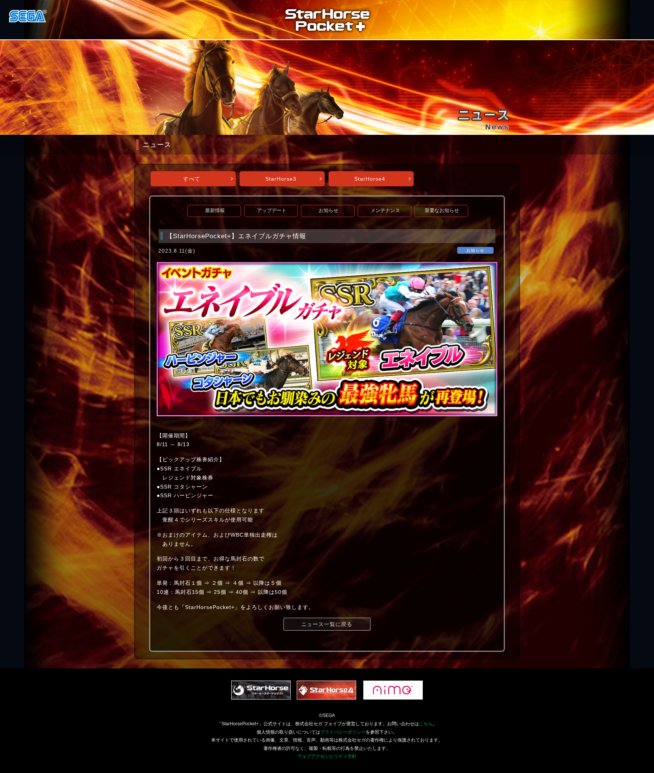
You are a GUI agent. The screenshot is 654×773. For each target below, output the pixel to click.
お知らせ (328, 210)
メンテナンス (385, 210)
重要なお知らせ (442, 210)
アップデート (272, 210)
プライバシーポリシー (343, 732)
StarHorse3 (280, 179)
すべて (191, 179)
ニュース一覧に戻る (326, 624)
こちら (426, 723)
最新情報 (215, 210)
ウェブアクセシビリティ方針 (327, 756)
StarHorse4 (369, 179)
